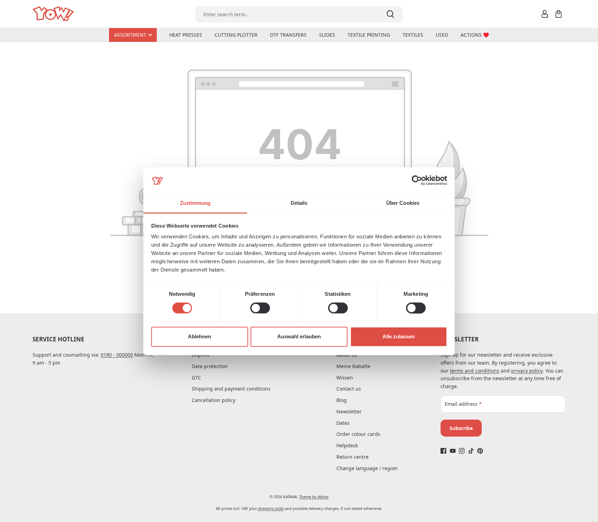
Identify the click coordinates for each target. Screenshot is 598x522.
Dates (343, 423)
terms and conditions (474, 370)
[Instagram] (462, 451)
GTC (196, 377)
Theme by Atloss (313, 496)
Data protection (210, 366)
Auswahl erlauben (299, 337)
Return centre (352, 457)
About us (346, 354)
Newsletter (349, 411)
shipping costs (271, 508)
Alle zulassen (398, 337)
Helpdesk (347, 445)
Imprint (200, 354)
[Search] (390, 14)
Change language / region (367, 468)
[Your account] (545, 14)
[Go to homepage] (54, 14)
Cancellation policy (213, 400)
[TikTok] (471, 451)
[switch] (260, 307)
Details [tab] (299, 203)
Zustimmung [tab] (195, 203)
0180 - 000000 (117, 354)
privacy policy (527, 370)
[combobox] (286, 14)
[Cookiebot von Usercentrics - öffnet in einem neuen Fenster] (417, 180)
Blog (341, 400)
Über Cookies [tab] (402, 203)
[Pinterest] (480, 451)
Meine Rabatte (353, 366)
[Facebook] (443, 451)
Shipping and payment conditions (231, 388)
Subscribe (461, 428)
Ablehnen (199, 337)
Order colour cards (358, 434)
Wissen (344, 377)
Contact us (348, 388)
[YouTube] (453, 451)
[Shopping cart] (558, 14)
